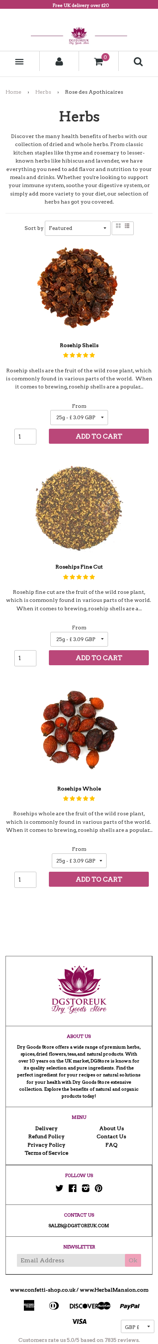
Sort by (34, 228)
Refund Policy (46, 1136)
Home (13, 92)
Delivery (46, 1128)
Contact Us (111, 1136)
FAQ (111, 1145)
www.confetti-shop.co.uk (42, 1290)
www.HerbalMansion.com (114, 1290)
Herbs (43, 92)
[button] (79, 355)
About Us (111, 1128)
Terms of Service (46, 1153)
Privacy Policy (46, 1145)
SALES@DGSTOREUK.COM (79, 1225)
